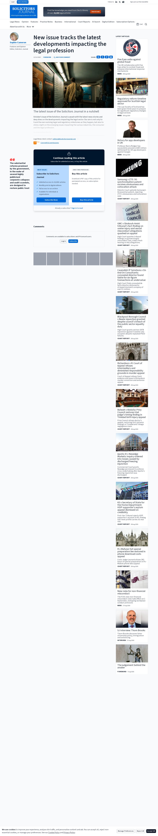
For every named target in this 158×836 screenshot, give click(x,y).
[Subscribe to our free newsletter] (123, 2)
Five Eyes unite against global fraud (129, 61)
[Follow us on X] (120, 2)
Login (13, 2)
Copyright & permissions (50, 143)
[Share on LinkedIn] (98, 57)
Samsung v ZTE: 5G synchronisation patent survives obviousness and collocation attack (130, 183)
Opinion (25, 21)
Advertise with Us (17, 26)
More (29, 26)
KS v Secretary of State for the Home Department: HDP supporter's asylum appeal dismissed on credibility (130, 507)
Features (34, 21)
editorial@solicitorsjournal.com (64, 139)
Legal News (15, 21)
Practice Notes (46, 21)
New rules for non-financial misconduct (131, 592)
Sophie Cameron (18, 42)
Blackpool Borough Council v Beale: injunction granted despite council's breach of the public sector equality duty (131, 321)
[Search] (146, 24)
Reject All (140, 831)
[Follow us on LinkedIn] (116, 2)
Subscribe (73, 241)
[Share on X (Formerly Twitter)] (102, 57)
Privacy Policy (69, 832)
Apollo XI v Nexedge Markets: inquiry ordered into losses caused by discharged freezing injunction (130, 459)
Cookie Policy (54, 832)
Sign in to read (77, 208)
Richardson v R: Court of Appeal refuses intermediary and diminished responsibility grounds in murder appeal (131, 368)
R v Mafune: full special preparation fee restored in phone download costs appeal (131, 552)
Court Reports (84, 21)
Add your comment (63, 57)
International (70, 21)
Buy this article (86, 200)
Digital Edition (108, 21)
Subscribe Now (23, 2)
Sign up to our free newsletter (139, 2)
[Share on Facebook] (107, 57)
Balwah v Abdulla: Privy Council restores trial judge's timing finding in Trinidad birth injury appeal (131, 413)
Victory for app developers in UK (131, 142)
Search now (95, 12)
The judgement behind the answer (131, 666)
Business (58, 21)
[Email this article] (111, 57)
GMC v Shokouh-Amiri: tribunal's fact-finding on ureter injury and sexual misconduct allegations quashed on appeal (130, 228)
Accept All (151, 831)
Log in (63, 241)
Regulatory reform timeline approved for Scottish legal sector (131, 101)
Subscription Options (126, 21)
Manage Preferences (126, 831)
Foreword (47, 57)
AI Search (96, 21)
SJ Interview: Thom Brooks (131, 630)
